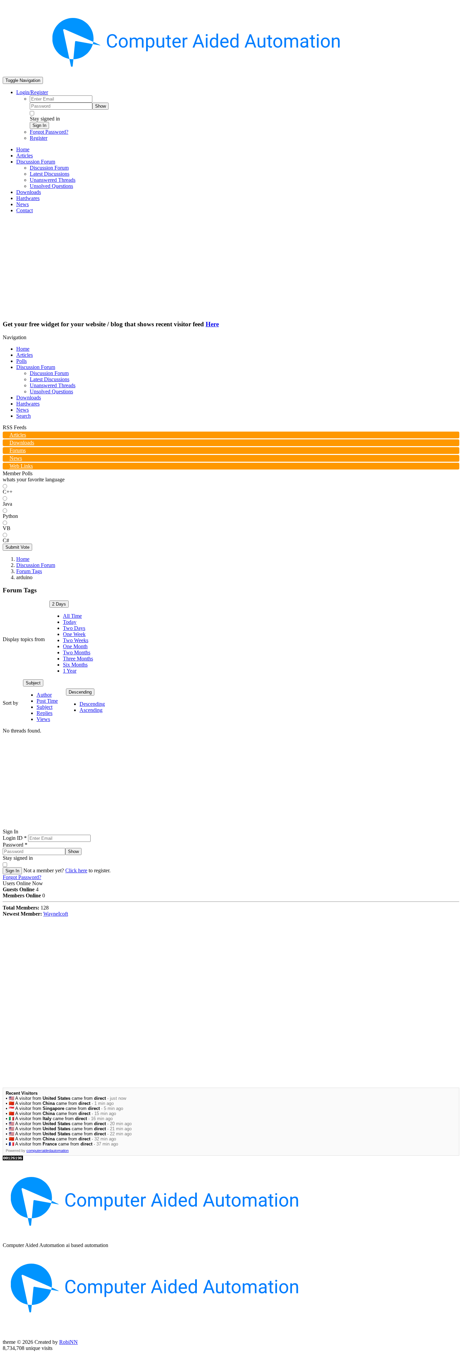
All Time (72, 616)
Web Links (21, 466)
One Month (75, 646)
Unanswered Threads (52, 385)
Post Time (47, 701)
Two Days (74, 628)
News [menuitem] (22, 204)
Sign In (39, 125)
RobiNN (68, 1342)
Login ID (15, 838)
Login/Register (32, 92)
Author (44, 695)
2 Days (59, 604)
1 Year (69, 671)
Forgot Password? (49, 132)
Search (23, 416)
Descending (80, 692)
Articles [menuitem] (24, 155)
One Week (74, 634)
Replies (44, 713)
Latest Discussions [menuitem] (49, 174)
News (22, 410)
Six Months (75, 665)
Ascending (90, 710)
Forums (17, 450)
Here (212, 324)
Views (43, 719)
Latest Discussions (49, 379)
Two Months (76, 652)
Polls (21, 361)
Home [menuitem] (22, 149)
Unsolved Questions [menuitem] (51, 186)
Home (22, 349)
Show (100, 106)
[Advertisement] (231, 266)
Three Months (78, 658)
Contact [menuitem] (24, 210)
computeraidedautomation (47, 1151)
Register (38, 138)
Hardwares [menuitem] (28, 198)
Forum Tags (29, 571)
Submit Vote (17, 547)
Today (69, 622)
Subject (33, 682)
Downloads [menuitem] (28, 192)
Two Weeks (75, 640)
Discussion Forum (35, 367)
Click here (76, 870)
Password (15, 845)
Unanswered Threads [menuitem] (52, 180)
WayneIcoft (55, 914)
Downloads (28, 397)
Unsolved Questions (51, 391)
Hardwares (28, 404)
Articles (24, 355)
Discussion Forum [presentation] (35, 162)
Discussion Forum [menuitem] (49, 168)
